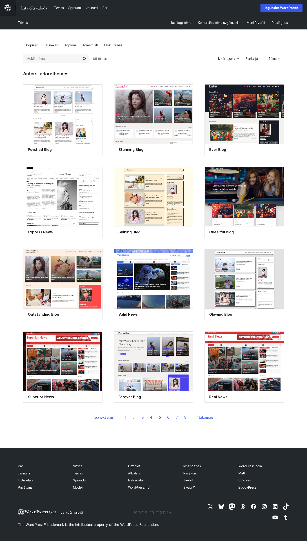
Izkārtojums (226, 58)
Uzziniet (134, 466)
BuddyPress (247, 487)
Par (20, 466)
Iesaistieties (192, 466)
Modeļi (78, 487)
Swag (189, 487)
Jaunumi (24, 473)
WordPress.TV (138, 487)
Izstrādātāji (136, 480)
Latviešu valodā (72, 512)
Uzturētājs (25, 480)
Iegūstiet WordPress (281, 8)
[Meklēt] (84, 58)
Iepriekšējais (104, 417)
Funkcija (252, 58)
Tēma (272, 58)
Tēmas (23, 23)
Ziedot (188, 480)
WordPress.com (250, 466)
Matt (241, 473)
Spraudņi (79, 480)
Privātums (25, 487)
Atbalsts (134, 473)
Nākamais (205, 417)
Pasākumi (190, 473)
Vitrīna (77, 466)
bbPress (244, 480)
